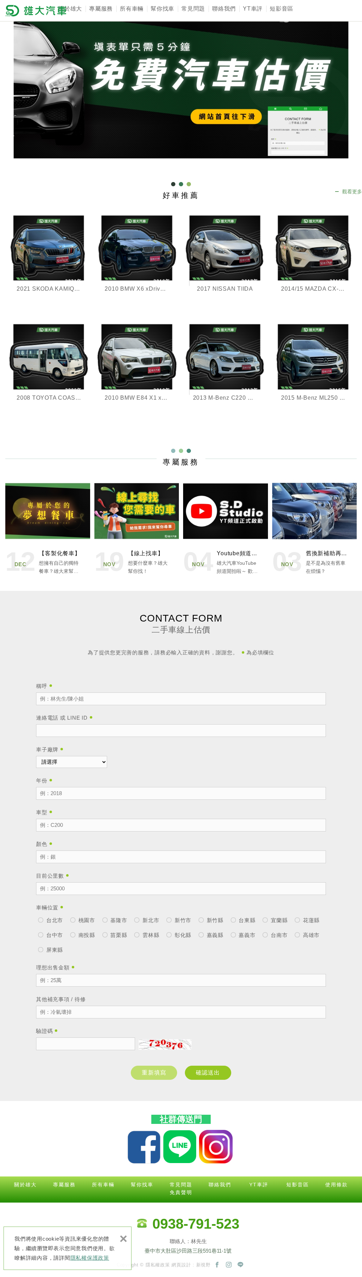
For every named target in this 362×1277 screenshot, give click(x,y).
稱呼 (41, 686)
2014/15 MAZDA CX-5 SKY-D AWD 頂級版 (313, 262)
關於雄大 (70, 9)
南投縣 (86, 935)
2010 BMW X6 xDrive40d (137, 262)
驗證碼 (44, 1031)
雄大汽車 (35, 10)
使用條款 (336, 1184)
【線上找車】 (136, 528)
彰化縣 (182, 935)
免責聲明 (181, 1192)
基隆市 (118, 920)
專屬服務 (101, 9)
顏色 (41, 844)
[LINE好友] (240, 1265)
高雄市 (310, 935)
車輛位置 (47, 907)
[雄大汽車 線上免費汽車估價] (181, 79)
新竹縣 (214, 920)
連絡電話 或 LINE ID (62, 718)
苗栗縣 (118, 935)
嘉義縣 (214, 935)
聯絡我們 (224, 9)
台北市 (54, 920)
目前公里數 (50, 876)
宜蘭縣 (278, 920)
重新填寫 (154, 1073)
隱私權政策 (158, 1264)
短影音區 (281, 9)
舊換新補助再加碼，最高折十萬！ (314, 528)
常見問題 (193, 9)
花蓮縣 (310, 920)
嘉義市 (246, 935)
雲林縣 (150, 935)
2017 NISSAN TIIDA (225, 262)
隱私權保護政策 (89, 1258)
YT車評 (253, 9)
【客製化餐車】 (47, 528)
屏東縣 (54, 950)
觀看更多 (352, 191)
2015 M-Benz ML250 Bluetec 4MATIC (313, 371)
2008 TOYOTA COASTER (49, 371)
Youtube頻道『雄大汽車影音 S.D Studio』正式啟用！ (225, 528)
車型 (41, 812)
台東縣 (246, 920)
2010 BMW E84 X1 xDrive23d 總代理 (137, 371)
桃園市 (86, 920)
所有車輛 (132, 9)
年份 (41, 780)
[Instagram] (229, 1265)
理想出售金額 (53, 967)
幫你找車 (162, 9)
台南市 (278, 935)
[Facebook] (217, 1265)
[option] (181, 79)
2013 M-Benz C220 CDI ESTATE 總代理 (225, 371)
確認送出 (208, 1073)
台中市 (54, 935)
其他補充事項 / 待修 (61, 999)
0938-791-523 (195, 1223)
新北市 (150, 920)
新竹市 (182, 920)
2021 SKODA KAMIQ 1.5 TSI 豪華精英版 (49, 262)
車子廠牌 (47, 749)
